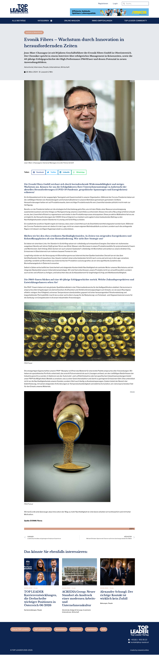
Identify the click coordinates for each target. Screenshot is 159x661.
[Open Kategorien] (51, 20)
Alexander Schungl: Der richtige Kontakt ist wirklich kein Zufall (116, 595)
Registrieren (103, 3)
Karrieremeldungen (30, 610)
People (46, 67)
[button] (38, 172)
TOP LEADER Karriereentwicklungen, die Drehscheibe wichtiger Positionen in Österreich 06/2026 (40, 598)
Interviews (38, 67)
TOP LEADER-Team (42, 629)
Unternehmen (54, 67)
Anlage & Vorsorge (76, 610)
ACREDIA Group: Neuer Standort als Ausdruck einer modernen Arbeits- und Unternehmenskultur (79, 598)
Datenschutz (76, 629)
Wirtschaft (65, 67)
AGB (103, 629)
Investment (87, 610)
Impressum (91, 629)
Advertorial (28, 67)
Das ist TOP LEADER (20, 629)
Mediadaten (60, 629)
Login (115, 3)
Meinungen (104, 603)
